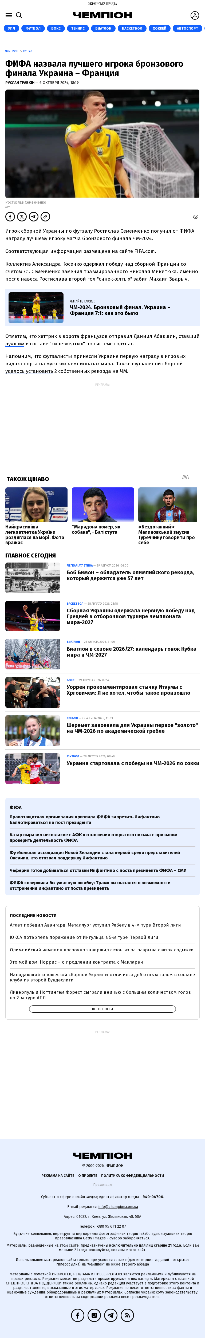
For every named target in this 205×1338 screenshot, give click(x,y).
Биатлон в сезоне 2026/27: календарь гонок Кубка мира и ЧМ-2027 (131, 652)
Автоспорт (187, 28)
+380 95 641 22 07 (111, 1226)
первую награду (139, 356)
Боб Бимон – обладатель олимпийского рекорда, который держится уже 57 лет (130, 575)
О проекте (87, 1176)
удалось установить (29, 371)
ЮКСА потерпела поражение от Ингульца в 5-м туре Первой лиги (84, 937)
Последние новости (33, 915)
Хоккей (159, 28)
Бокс (56, 28)
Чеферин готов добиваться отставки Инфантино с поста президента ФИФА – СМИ (98, 870)
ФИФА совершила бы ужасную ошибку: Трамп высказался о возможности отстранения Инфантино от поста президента (90, 885)
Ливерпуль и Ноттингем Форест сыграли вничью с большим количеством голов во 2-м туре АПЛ (100, 994)
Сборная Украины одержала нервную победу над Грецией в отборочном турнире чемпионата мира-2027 (131, 616)
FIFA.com (144, 251)
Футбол (33, 28)
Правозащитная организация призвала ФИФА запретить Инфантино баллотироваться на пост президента (85, 819)
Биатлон (103, 28)
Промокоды (102, 1185)
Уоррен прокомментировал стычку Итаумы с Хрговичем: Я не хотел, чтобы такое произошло (128, 690)
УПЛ (11, 28)
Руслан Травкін (20, 82)
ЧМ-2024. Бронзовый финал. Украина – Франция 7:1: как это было (120, 310)
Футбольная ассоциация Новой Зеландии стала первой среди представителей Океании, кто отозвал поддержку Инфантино (95, 855)
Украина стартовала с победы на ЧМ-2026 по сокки (133, 763)
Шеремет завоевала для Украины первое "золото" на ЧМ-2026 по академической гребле (132, 728)
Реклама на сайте (57, 1176)
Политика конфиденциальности (132, 1176)
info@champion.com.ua (118, 1206)
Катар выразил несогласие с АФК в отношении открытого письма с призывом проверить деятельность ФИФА (93, 837)
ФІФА (16, 807)
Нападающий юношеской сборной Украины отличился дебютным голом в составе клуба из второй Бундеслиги (102, 977)
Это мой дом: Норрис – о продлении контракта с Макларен (76, 962)
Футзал (28, 51)
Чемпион (12, 51)
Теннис (78, 28)
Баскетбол (132, 28)
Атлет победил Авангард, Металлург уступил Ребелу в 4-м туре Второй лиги (95, 925)
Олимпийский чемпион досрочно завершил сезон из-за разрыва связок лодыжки (102, 950)
